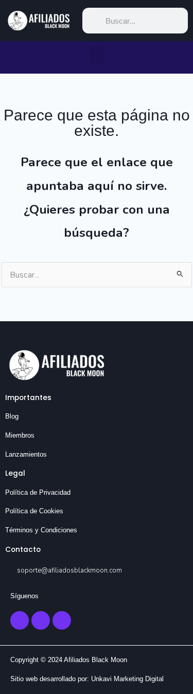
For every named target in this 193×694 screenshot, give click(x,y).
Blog (12, 416)
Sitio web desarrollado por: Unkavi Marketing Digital (87, 679)
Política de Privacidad (38, 492)
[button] (97, 54)
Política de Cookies (34, 511)
